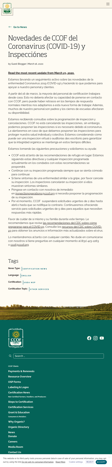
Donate (12, 436)
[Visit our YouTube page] (102, 338)
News (11, 432)
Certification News (19, 392)
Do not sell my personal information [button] (38, 462)
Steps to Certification (20, 401)
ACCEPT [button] (101, 462)
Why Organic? (16, 421)
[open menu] (108, 4)
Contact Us (14, 452)
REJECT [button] (89, 462)
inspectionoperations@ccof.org (35, 193)
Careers (12, 441)
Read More (60, 462)
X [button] (109, 457)
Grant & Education (19, 412)
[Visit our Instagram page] (95, 338)
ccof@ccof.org (20, 244)
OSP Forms (14, 381)
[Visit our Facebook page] (89, 338)
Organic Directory (18, 427)
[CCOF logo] (7, 8)
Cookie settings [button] (76, 462)
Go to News (20, 27)
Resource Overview (19, 376)
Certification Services (20, 407)
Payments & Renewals (21, 371)
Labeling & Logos (18, 387)
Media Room (15, 446)
